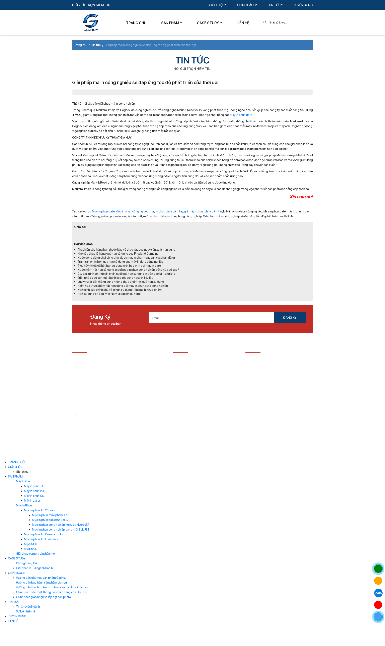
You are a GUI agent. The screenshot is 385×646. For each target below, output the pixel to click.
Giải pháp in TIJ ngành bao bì (35, 568)
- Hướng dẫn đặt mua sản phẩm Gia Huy (200, 358)
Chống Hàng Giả (26, 563)
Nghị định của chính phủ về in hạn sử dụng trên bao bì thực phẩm (120, 290)
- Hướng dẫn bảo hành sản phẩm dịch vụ (200, 364)
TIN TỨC (274, 5)
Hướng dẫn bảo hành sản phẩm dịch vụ (41, 582)
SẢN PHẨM (170, 23)
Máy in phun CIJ (34, 496)
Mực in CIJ (30, 549)
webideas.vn (166, 452)
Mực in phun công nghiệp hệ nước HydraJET (61, 525)
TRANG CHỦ (136, 23)
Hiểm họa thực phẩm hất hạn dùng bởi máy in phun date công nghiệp (123, 286)
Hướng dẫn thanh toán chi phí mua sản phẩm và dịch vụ (52, 587)
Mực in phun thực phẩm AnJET (52, 515)
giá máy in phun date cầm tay (203, 211)
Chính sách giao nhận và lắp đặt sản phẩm (43, 597)
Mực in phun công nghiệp (132, 211)
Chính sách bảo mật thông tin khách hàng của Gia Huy (51, 592)
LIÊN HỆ (243, 23)
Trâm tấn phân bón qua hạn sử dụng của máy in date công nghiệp (120, 261)
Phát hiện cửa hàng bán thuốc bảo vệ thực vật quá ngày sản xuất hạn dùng (126, 249)
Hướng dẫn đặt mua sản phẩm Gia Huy (41, 578)
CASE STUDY (208, 23)
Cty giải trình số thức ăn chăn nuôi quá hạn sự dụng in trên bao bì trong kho (126, 274)
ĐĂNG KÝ (289, 317)
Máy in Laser (32, 500)
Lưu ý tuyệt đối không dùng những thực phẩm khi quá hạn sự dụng (121, 282)
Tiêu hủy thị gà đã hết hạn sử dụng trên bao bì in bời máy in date (119, 265)
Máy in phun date (241, 115)
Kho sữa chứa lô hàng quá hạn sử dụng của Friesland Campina (118, 253)
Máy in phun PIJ (34, 491)
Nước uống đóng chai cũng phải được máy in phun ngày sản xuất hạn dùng (126, 257)
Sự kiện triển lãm (26, 611)
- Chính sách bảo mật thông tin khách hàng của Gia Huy (204, 383)
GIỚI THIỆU (217, 5)
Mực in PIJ (30, 544)
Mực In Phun (24, 505)
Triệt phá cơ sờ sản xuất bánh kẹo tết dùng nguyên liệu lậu (115, 278)
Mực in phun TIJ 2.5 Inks (39, 510)
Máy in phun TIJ (34, 486)
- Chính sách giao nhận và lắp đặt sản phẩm (202, 391)
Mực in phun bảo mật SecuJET (52, 520)
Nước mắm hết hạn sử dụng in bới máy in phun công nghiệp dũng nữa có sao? (128, 269)
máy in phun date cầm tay (166, 211)
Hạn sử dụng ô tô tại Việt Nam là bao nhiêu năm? (109, 294)
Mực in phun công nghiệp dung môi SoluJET (60, 529)
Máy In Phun (23, 481)
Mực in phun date (103, 211)
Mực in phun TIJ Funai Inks (41, 539)
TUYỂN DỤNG (303, 5)
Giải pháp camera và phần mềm (36, 553)
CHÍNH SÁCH (246, 5)
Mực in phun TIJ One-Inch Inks (43, 534)
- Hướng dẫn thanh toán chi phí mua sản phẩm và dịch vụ (203, 373)
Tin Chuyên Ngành (28, 606)
